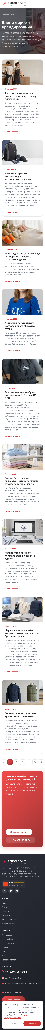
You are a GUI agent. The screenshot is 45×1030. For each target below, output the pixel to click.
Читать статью (11, 132)
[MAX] (16, 890)
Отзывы (5, 947)
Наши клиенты (8, 943)
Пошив (4, 903)
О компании (7, 935)
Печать (5, 907)
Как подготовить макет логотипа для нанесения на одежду (20, 555)
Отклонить (13, 1023)
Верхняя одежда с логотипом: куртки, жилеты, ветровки (21, 715)
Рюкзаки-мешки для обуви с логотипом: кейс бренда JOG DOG (21, 395)
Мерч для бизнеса (9, 919)
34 (35, 762)
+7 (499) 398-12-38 (21, 840)
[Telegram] (4, 890)
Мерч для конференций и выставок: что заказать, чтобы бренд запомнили (22, 633)
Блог (4, 955)
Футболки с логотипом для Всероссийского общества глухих (20, 325)
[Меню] (40, 4)
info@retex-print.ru (13, 978)
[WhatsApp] (10, 890)
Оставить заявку (18, 832)
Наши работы (7, 939)
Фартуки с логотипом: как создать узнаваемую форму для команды (20, 96)
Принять (32, 1023)
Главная (5, 14)
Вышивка (5, 911)
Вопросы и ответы (9, 960)
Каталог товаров (9, 923)
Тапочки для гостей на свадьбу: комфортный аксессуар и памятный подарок (22, 256)
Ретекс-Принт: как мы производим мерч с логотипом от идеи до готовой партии (22, 480)
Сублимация (7, 915)
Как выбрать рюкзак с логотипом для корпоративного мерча (18, 176)
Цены (4, 951)
